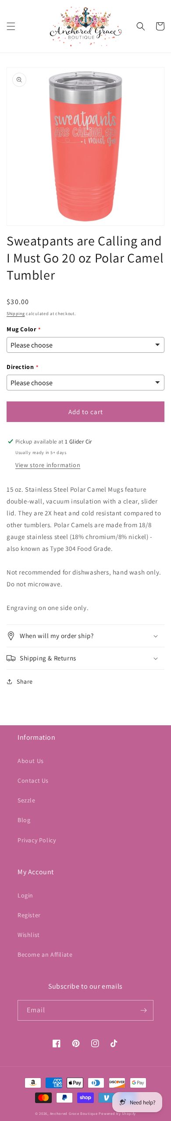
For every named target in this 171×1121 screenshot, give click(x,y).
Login (25, 895)
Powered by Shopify (117, 1113)
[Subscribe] (143, 1010)
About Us (31, 761)
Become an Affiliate (45, 954)
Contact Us (33, 780)
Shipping (16, 313)
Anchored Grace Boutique (74, 1113)
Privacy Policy (37, 840)
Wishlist (29, 935)
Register (29, 915)
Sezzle (27, 800)
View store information (47, 465)
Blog (24, 820)
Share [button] (25, 681)
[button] (11, 26)
